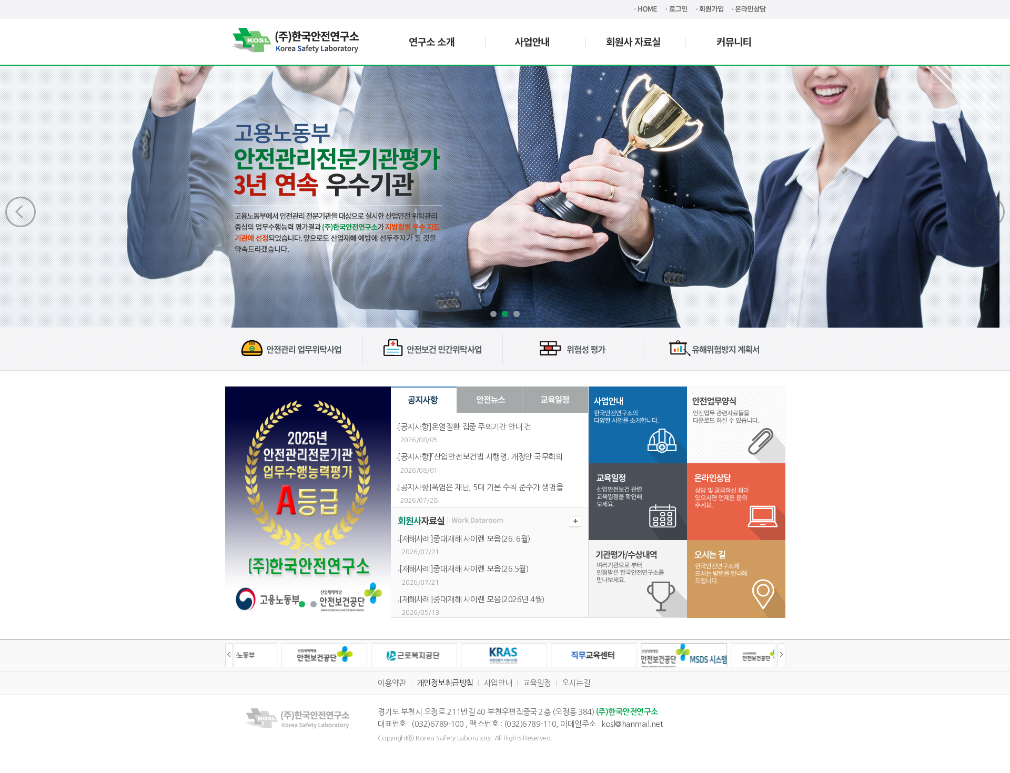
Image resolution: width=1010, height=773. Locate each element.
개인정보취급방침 (445, 683)
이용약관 (392, 683)
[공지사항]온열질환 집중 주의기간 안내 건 (464, 427)
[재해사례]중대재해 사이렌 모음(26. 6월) (464, 539)
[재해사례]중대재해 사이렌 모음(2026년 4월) (471, 599)
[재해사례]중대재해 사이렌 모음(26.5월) (463, 569)
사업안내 (498, 683)
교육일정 (537, 683)
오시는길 (576, 683)
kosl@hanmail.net (631, 724)
